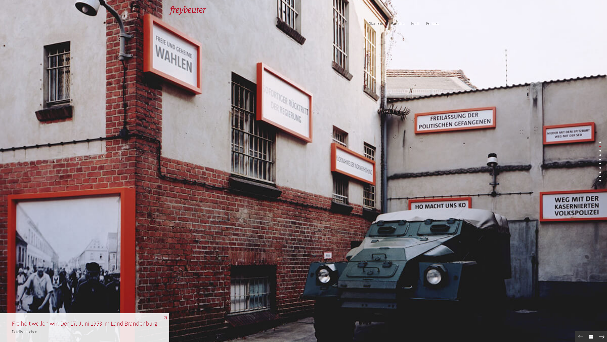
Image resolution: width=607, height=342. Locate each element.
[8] (600, 172)
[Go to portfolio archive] (591, 336)
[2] (600, 146)
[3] (600, 151)
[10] (600, 181)
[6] (600, 164)
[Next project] (601, 336)
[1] (600, 142)
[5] (600, 159)
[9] (600, 176)
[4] (600, 155)
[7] (600, 168)
